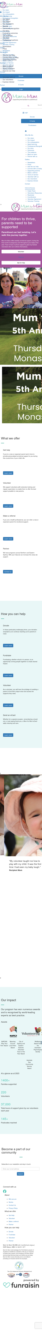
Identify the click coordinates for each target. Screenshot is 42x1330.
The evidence (7, 35)
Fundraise (12, 1235)
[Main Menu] (1, 204)
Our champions (8, 24)
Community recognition (11, 28)
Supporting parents (34, 171)
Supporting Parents (10, 60)
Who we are (12, 1199)
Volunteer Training (33, 201)
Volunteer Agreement (34, 199)
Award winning (32, 144)
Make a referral (8, 66)
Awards (5, 26)
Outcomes (31, 150)
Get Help (11, 1215)
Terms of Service (9, 68)
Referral (21, 257)
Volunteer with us (9, 77)
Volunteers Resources (35, 193)
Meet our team (32, 154)
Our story (6, 31)
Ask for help (21, 263)
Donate (11, 1232)
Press (5, 49)
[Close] (41, 204)
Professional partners (10, 40)
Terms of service (33, 175)
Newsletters (7, 46)
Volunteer (21, 252)
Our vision (6, 19)
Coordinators (32, 197)
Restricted (31, 195)
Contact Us (12, 1205)
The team (6, 37)
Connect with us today (11, 57)
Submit (20, 1174)
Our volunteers (8, 79)
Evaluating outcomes (10, 33)
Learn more (8, 473)
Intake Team (32, 191)
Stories (11, 1202)
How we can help (9, 55)
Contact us (7, 572)
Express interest (8, 82)
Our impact (6, 21)
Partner (11, 1224)
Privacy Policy (13, 1208)
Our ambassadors (33, 142)
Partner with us (32, 156)
